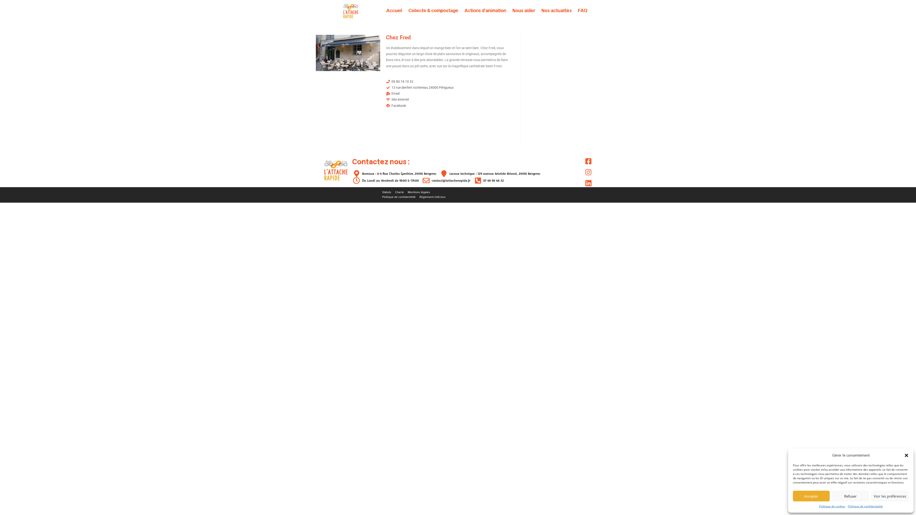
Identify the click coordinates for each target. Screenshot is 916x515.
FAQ (582, 10)
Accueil (394, 10)
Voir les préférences (890, 496)
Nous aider (523, 10)
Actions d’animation (485, 10)
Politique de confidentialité (865, 506)
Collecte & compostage (433, 10)
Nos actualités (556, 10)
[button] (906, 455)
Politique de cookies (832, 506)
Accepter (811, 496)
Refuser (850, 496)
